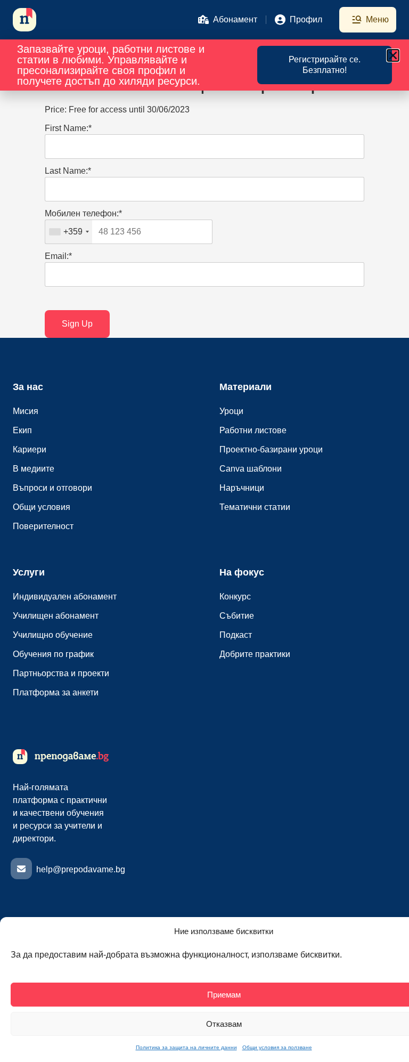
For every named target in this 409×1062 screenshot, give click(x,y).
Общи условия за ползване (277, 1047)
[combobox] (68, 232)
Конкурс (235, 596)
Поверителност (43, 526)
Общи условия (41, 507)
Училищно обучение (53, 634)
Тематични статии (254, 507)
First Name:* (68, 128)
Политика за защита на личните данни (186, 1047)
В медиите (33, 468)
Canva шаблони (250, 468)
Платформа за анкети (56, 692)
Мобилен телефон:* (83, 213)
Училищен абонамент (56, 615)
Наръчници (241, 487)
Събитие (236, 615)
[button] (393, 55)
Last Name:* (68, 170)
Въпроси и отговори (52, 487)
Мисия (25, 411)
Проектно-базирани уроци (271, 449)
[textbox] (128, 232)
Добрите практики (254, 654)
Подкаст (235, 634)
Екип (22, 430)
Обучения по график (53, 654)
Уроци (231, 411)
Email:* (58, 256)
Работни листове (253, 430)
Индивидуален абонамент (65, 596)
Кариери (29, 449)
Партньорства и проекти (61, 673)
